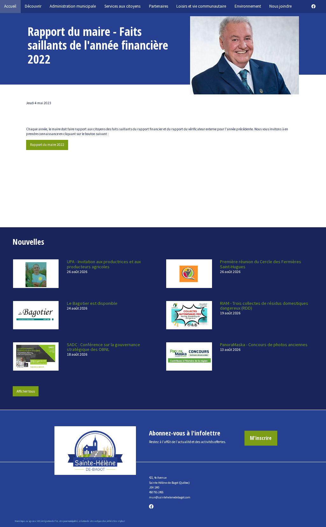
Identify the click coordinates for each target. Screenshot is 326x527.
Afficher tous (26, 391)
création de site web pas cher (92, 521)
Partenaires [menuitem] (158, 6)
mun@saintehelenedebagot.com (169, 497)
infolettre (112, 521)
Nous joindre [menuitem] (280, 6)
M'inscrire (261, 437)
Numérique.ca (21, 521)
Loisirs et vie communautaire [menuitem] (201, 6)
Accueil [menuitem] (10, 6)
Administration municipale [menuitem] (73, 6)
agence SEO (34, 521)
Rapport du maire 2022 (47, 144)
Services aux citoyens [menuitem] (122, 6)
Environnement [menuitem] (248, 6)
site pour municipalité (68, 521)
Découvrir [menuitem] (33, 6)
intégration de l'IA (49, 521)
